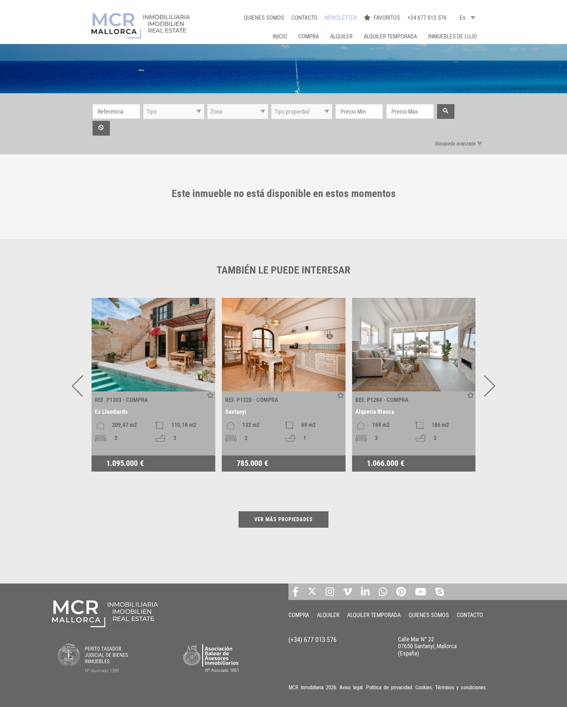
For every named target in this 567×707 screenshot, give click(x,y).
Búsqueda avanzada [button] (455, 144)
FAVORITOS (387, 17)
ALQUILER (341, 36)
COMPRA (308, 36)
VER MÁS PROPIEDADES (283, 519)
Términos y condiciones (460, 687)
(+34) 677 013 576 (312, 640)
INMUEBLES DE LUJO (452, 36)
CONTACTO (304, 17)
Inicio (280, 36)
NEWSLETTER (341, 17)
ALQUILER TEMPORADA (390, 36)
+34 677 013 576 (427, 17)
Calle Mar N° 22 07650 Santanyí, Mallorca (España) (427, 646)
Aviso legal (351, 687)
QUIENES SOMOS (264, 17)
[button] (173, 111)
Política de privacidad (389, 687)
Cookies (423, 687)
